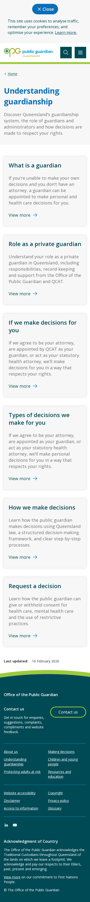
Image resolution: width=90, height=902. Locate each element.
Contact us (68, 712)
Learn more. (66, 32)
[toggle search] (66, 52)
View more (12, 877)
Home (12, 74)
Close (48, 9)
